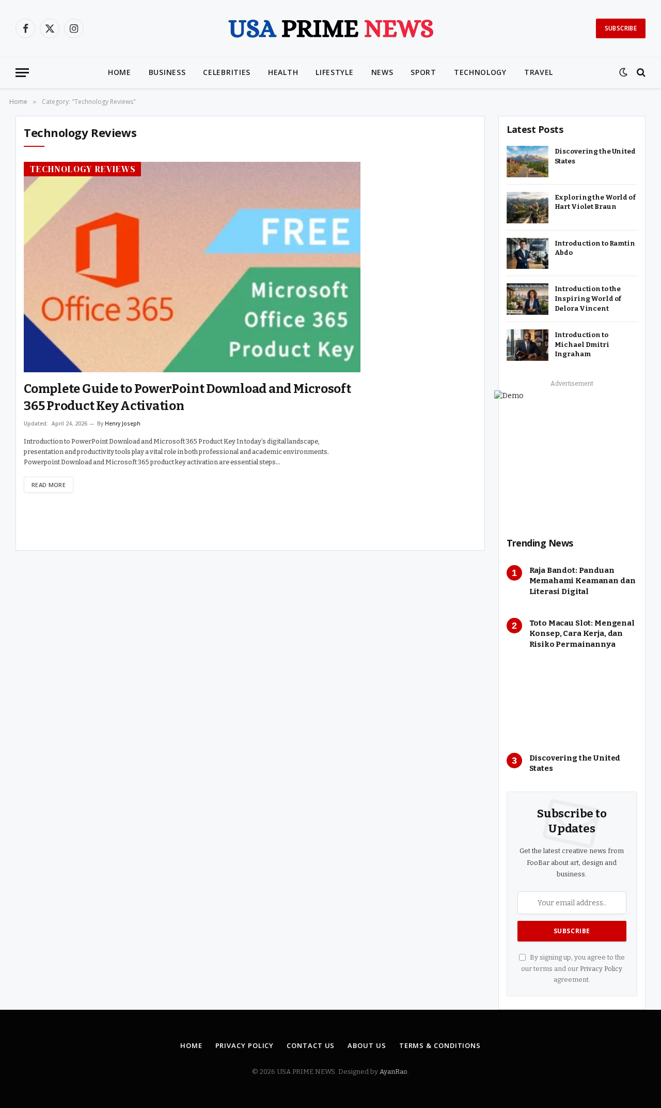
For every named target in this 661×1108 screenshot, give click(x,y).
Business (167, 72)
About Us (367, 1045)
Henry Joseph (122, 423)
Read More (49, 485)
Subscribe (621, 28)
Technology (480, 72)
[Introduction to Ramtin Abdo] (527, 253)
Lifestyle (334, 72)
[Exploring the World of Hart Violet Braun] (527, 207)
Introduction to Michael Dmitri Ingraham (582, 344)
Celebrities (226, 72)
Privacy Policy (601, 969)
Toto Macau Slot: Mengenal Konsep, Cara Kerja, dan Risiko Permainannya (582, 633)
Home (119, 72)
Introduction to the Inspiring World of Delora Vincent (588, 298)
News (382, 72)
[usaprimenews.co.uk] (330, 28)
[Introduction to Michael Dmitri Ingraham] (527, 345)
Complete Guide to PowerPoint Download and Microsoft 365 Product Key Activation (187, 397)
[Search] (640, 72)
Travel (538, 72)
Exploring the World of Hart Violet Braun (595, 202)
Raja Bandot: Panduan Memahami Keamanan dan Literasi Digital (582, 581)
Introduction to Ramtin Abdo (595, 248)
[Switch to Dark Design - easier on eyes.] (623, 72)
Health (283, 72)
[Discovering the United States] (527, 161)
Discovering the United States (595, 156)
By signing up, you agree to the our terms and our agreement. (573, 968)
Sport (423, 72)
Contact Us (311, 1045)
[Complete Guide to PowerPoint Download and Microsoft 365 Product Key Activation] (192, 267)
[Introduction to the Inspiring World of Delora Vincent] (527, 299)
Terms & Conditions (440, 1045)
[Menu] (22, 72)
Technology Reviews (83, 169)
